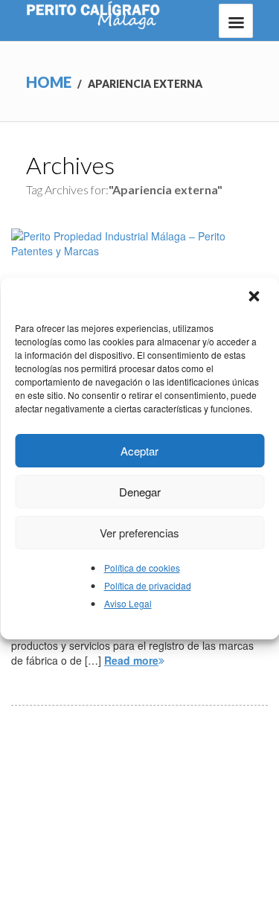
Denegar (140, 491)
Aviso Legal (128, 603)
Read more (131, 660)
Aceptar (139, 450)
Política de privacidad (147, 585)
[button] (255, 298)
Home (48, 82)
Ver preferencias (139, 532)
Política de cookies (142, 567)
